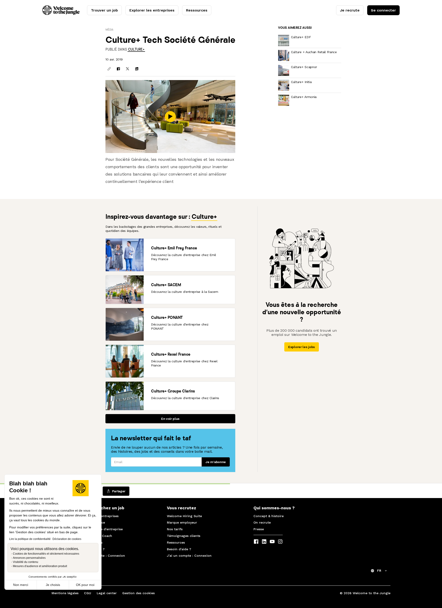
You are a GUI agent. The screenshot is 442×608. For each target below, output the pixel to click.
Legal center (107, 593)
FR (379, 570)
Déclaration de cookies (66, 539)
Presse (258, 529)
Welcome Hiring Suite (184, 516)
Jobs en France (92, 522)
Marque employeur (182, 522)
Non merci (20, 585)
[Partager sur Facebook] (118, 68)
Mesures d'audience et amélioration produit (40, 566)
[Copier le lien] (109, 68)
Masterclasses (91, 542)
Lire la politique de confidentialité (30, 539)
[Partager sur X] (127, 68)
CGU (87, 593)
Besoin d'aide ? (92, 549)
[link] (136, 49)
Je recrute (350, 10)
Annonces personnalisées (29, 557)
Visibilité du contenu (25, 562)
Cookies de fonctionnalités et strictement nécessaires (46, 553)
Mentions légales (65, 593)
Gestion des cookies (138, 593)
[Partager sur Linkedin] (136, 68)
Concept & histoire (268, 516)
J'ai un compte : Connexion (102, 555)
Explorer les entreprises (151, 10)
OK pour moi (85, 585)
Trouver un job (104, 10)
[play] (170, 116)
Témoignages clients (183, 536)
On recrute (262, 522)
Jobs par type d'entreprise (101, 529)
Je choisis (53, 585)
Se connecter (383, 10)
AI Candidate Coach (96, 536)
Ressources (196, 10)
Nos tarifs (175, 529)
